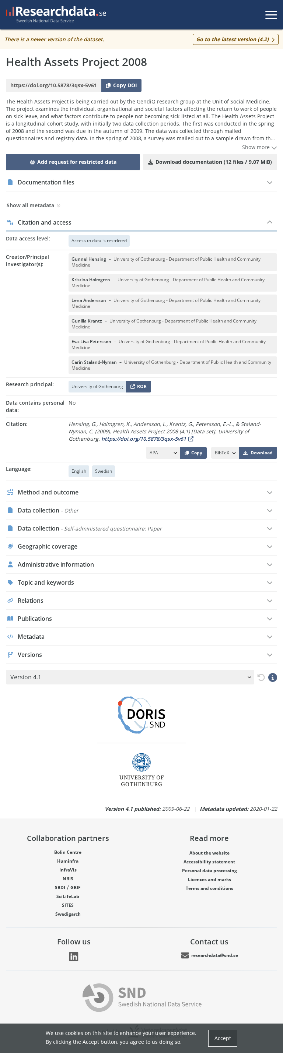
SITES (68, 905)
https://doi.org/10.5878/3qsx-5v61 (143, 438)
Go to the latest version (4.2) (232, 39)
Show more (256, 147)
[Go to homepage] (54, 15)
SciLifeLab (67, 896)
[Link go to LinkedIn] (74, 956)
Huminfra (67, 861)
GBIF (75, 887)
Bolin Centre (67, 852)
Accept (222, 1038)
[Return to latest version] (259, 677)
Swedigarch (68, 914)
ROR (140, 387)
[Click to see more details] (272, 677)
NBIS (68, 879)
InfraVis (68, 870)
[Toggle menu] (271, 15)
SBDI (60, 887)
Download (262, 453)
